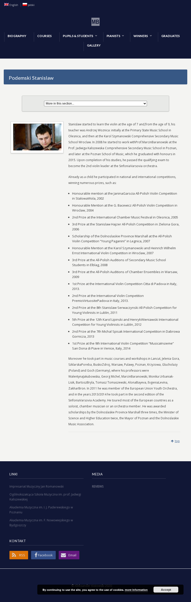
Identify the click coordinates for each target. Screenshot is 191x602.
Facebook (45, 555)
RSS (22, 555)
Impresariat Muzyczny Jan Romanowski (36, 486)
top (177, 441)
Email (72, 555)
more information (136, 590)
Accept (166, 589)
